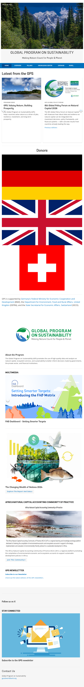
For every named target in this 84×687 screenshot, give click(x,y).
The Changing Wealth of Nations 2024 (23, 487)
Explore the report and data (20, 491)
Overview (17, 65)
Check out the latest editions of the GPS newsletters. (24, 578)
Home (7, 65)
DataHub (61, 65)
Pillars (29, 65)
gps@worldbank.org (9, 678)
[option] (21, 110)
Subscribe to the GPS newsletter (17, 660)
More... (71, 65)
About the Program (14, 355)
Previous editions (51, 127)
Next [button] (80, 110)
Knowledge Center (45, 65)
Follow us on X (8, 602)
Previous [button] (3, 110)
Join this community (16, 560)
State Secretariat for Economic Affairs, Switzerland (49, 305)
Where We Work (7, 5)
